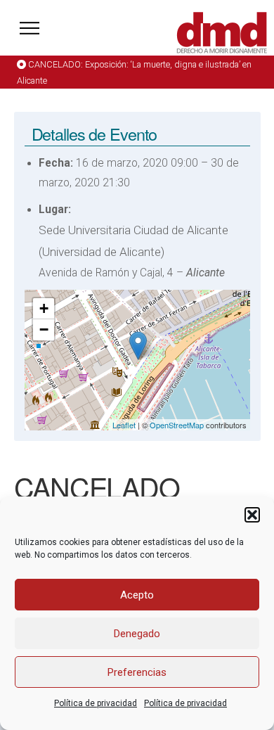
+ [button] (43, 308)
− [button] (43, 329)
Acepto (137, 595)
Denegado (137, 633)
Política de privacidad (95, 703)
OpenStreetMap (177, 424)
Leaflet (124, 424)
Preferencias (137, 672)
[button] (252, 515)
